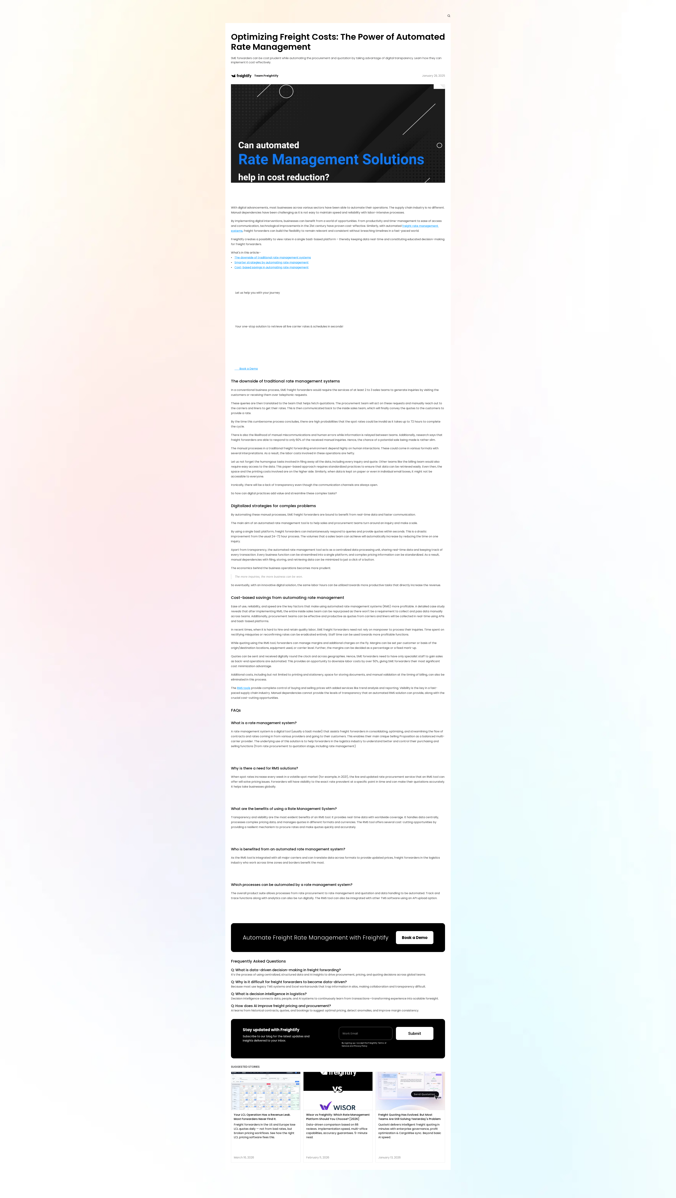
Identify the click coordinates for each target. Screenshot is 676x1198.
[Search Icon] (449, 16)
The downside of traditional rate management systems (272, 257)
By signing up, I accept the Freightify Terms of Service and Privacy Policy (364, 1044)
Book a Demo (246, 369)
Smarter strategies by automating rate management (271, 262)
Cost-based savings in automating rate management (271, 267)
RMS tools (243, 688)
